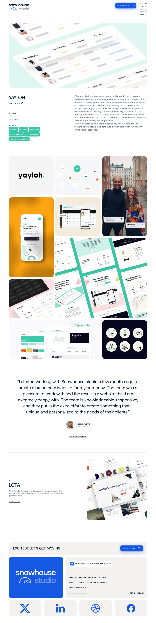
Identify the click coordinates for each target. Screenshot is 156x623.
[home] (19, 7)
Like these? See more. (78, 437)
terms (132, 593)
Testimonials (92, 582)
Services (143, 3)
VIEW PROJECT (14, 502)
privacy (140, 593)
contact (80, 582)
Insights (102, 577)
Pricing (143, 6)
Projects (143, 9)
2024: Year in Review (77, 587)
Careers (103, 582)
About (142, 14)
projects (92, 577)
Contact (143, 12)
